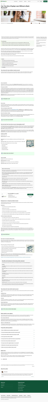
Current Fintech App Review (22, 385)
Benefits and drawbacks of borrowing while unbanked (9, 64)
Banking (25, 1)
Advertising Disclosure (15, 395)
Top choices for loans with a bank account (8, 65)
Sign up (45, 1)
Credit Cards (15, 1)
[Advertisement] (23, 29)
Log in (41, 1)
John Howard (36, 23)
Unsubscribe (20, 395)
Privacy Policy (8, 395)
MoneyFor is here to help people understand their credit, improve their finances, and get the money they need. (15, 257)
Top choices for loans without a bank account (8, 60)
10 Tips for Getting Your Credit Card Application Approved (40, 45)
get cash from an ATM (15, 109)
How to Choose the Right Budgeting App (41, 38)
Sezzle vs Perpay (20, 388)
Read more (32, 376)
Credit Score (20, 1)
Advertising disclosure (10, 23)
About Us (29, 1)
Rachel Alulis (44, 23)
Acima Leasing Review (21, 387)
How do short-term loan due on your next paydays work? (10, 61)
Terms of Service (3, 395)
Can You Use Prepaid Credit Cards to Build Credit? (41, 43)
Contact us (28, 395)
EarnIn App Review (20, 390)
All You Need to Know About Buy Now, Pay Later (41, 40)
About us (25, 395)
